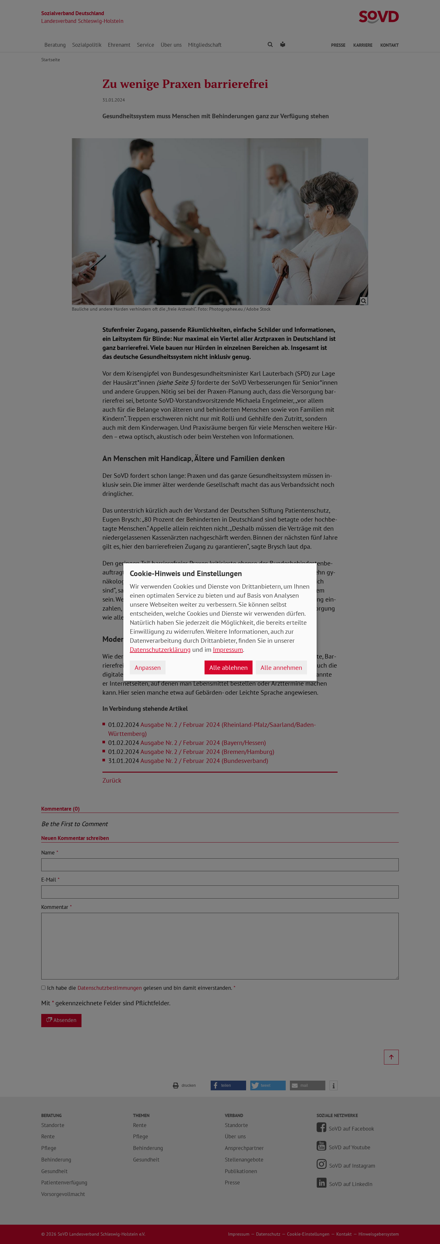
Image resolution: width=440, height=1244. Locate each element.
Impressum (228, 649)
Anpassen (148, 667)
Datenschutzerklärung (160, 649)
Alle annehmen (281, 667)
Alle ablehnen (228, 667)
